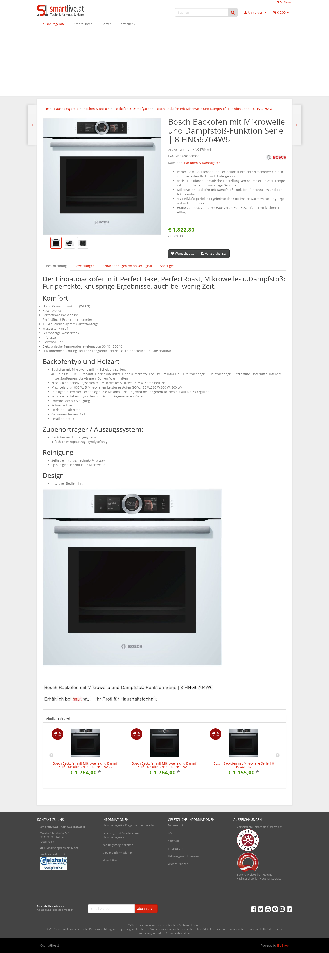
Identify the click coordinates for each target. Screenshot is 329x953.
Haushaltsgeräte (52, 24)
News (287, 2)
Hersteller (125, 24)
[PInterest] (275, 909)
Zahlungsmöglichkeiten (118, 845)
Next (277, 755)
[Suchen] (233, 12)
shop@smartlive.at (65, 848)
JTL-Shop (283, 945)
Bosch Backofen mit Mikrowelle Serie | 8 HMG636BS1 (244, 765)
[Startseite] (47, 109)
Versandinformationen (118, 852)
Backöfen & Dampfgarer (202, 163)
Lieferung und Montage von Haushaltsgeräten (121, 835)
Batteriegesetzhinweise (183, 856)
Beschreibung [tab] (56, 266)
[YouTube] (268, 909)
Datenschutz (176, 825)
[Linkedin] (289, 909)
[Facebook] (253, 909)
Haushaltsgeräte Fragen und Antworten (129, 825)
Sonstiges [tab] (167, 266)
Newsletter (110, 860)
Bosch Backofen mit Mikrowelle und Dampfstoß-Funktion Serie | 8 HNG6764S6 (85, 765)
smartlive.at (49, 827)
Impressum (175, 848)
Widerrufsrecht (178, 864)
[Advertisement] (164, 64)
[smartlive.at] (77, 10)
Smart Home (83, 24)
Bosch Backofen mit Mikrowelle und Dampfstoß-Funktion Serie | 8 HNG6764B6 (164, 765)
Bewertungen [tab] (85, 266)
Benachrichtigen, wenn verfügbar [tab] (127, 266)
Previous (51, 755)
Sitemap (173, 841)
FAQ (279, 2)
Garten (106, 24)
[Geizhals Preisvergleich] (66, 863)
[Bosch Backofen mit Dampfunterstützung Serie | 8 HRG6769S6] (296, 125)
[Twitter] (260, 909)
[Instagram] (282, 909)
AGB (170, 833)
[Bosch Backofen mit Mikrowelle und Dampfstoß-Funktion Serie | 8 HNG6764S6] (32, 125)
